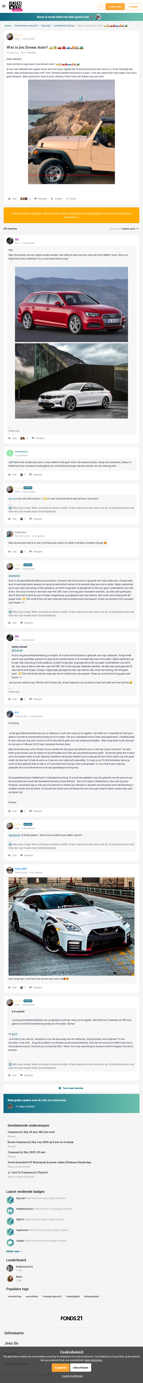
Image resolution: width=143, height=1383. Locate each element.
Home (8, 25)
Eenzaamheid (91, 1296)
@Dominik (14, 575)
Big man (20, 1198)
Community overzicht (26, 25)
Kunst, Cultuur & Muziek (21, 1176)
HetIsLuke (20, 532)
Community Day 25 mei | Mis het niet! (31, 1132)
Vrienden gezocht (52, 1296)
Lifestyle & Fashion (64, 25)
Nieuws (12, 1136)
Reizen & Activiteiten (19, 1166)
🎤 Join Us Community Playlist (28, 1172)
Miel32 (20, 1219)
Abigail (20, 1240)
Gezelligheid (73, 1296)
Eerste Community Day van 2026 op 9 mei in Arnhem (41, 1142)
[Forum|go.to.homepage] (16, 6)
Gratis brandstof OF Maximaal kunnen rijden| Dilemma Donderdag (49, 1162)
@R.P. (15, 1034)
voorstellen (32, 1296)
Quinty (18, 35)
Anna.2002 (21, 868)
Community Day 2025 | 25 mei (26, 1152)
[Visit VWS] (71, 1319)
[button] (4, 7)
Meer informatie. (94, 1360)
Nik (17, 239)
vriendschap (14, 1296)
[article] (71, 339)
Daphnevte (22, 1230)
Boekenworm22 (24, 1208)
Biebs (19, 1276)
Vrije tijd (45, 25)
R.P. (17, 712)
